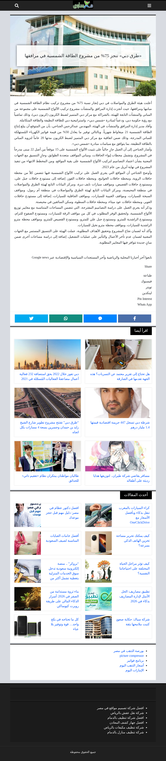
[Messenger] (100, 318)
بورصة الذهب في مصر (129, 651)
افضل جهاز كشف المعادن (127, 722)
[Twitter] (31, 318)
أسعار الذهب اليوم (132, 665)
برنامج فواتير (135, 660)
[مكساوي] (83, 5)
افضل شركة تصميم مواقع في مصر (120, 708)
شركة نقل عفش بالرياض (127, 713)
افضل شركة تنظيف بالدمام (125, 717)
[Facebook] (134, 318)
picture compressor (132, 655)
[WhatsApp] (65, 318)
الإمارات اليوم (135, 670)
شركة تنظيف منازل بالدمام (125, 732)
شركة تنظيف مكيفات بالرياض (124, 727)
